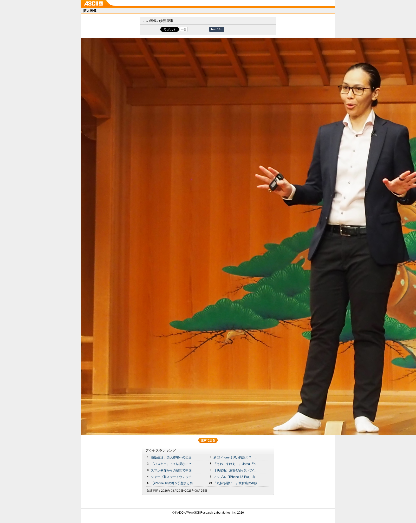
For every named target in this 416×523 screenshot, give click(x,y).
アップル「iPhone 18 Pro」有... (236, 477)
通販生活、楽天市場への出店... (173, 457)
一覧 (183, 29)
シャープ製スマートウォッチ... (173, 477)
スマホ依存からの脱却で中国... (173, 470)
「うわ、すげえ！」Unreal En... (236, 464)
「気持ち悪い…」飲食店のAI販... (237, 483)
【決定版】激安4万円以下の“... (235, 470)
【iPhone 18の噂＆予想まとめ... (173, 483)
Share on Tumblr (216, 29)
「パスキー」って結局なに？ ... (173, 464)
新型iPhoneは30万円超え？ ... (236, 457)
